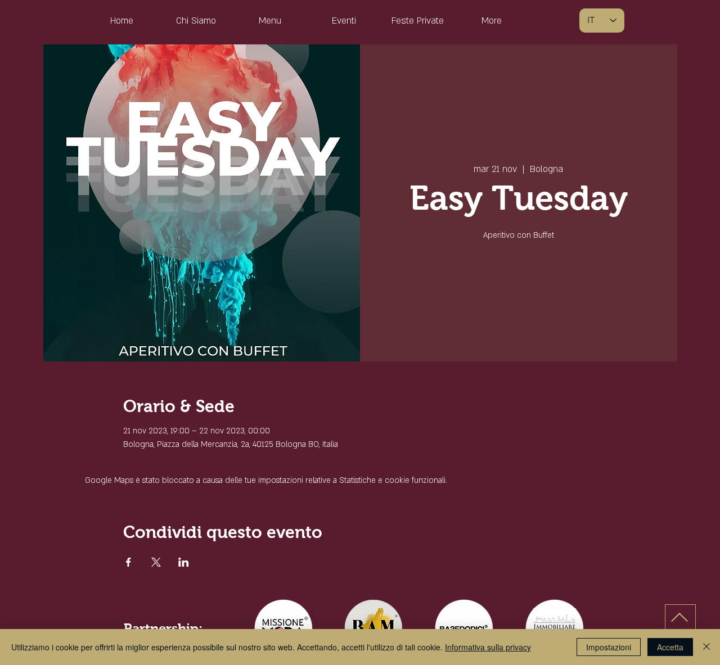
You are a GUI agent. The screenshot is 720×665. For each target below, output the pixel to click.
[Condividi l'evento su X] (156, 562)
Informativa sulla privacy (488, 647)
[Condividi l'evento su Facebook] (128, 562)
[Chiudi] (706, 647)
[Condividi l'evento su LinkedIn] (183, 562)
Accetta (670, 647)
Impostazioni (608, 647)
